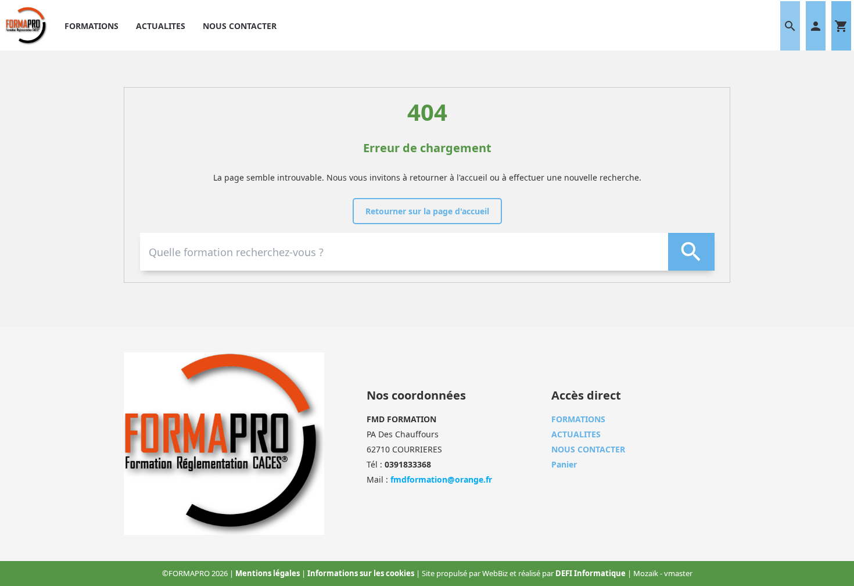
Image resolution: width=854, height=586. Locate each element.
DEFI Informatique (591, 573)
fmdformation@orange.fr (441, 479)
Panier (564, 464)
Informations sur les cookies (361, 573)
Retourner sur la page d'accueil (427, 211)
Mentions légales (268, 573)
